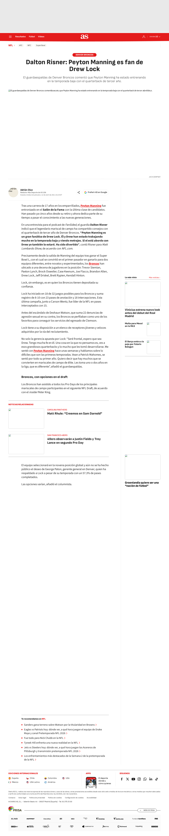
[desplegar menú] (10, 37)
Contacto (11, 798)
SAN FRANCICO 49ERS (57, 435)
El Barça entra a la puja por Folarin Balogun (134, 344)
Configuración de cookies (74, 798)
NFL (10, 45)
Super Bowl (40, 45)
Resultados (20, 37)
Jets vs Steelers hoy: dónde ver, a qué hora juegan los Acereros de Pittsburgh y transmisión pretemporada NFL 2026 (60, 749)
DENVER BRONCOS (84, 55)
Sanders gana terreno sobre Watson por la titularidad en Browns (59, 725)
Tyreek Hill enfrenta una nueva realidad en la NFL (51, 743)
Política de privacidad (37, 798)
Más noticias (154, 277)
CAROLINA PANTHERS (57, 410)
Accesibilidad (91, 798)
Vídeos (41, 37)
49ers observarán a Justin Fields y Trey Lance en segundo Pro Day (74, 441)
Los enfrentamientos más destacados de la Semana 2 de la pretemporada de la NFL (64, 758)
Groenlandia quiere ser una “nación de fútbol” (142, 484)
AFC (20, 45)
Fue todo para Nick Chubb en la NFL (43, 738)
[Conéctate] (143, 36)
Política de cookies (55, 798)
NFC (29, 45)
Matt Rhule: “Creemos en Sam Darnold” (74, 413)
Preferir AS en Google (97, 192)
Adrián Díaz (26, 189)
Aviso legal (22, 798)
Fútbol (32, 37)
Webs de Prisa (149, 810)
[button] (78, 192)
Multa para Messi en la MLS (134, 324)
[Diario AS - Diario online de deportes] (84, 37)
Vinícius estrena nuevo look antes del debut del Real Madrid (142, 313)
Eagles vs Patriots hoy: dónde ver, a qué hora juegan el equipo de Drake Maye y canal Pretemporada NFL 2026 (63, 731)
